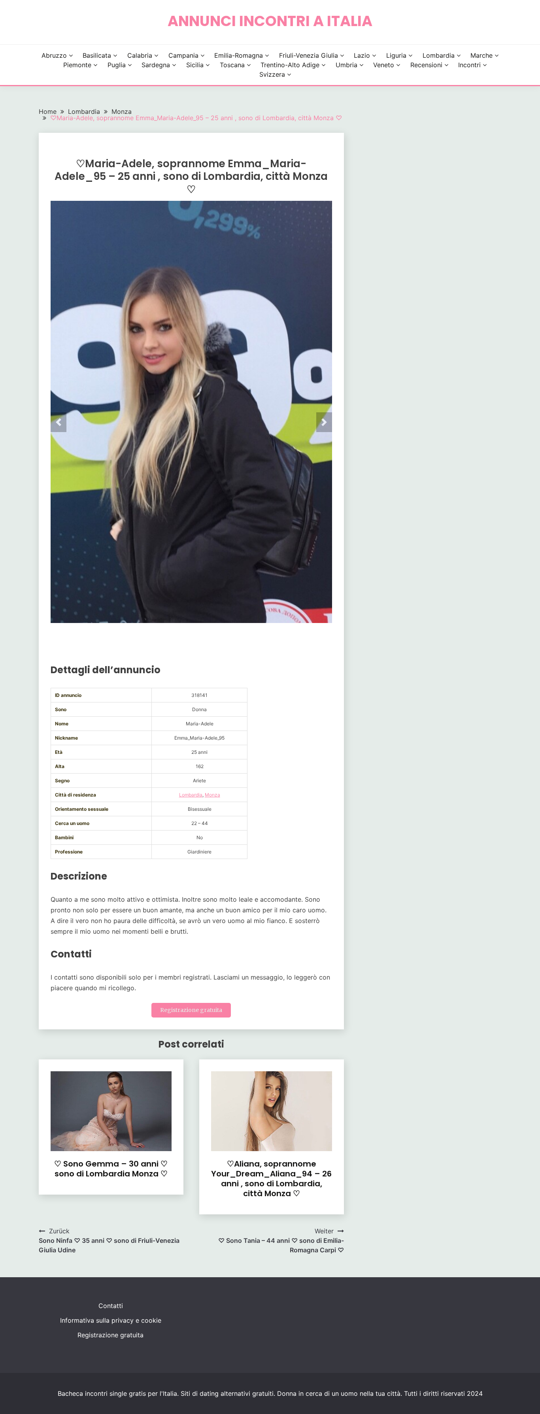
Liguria (396, 55)
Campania (183, 55)
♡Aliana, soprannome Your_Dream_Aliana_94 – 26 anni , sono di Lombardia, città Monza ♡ (271, 1178)
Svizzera (272, 74)
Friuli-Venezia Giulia (308, 55)
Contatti (110, 1306)
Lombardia (439, 55)
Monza (212, 795)
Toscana (232, 65)
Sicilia (195, 65)
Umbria (346, 65)
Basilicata (97, 55)
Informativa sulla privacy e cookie (110, 1320)
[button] (58, 422)
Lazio (362, 55)
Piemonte (77, 65)
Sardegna (156, 65)
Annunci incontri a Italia (270, 21)
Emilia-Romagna (238, 55)
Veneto (383, 65)
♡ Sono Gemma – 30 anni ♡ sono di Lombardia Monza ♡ (111, 1168)
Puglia (117, 65)
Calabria (139, 55)
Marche (481, 55)
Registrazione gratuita (191, 1010)
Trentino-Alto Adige (290, 65)
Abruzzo (54, 55)
